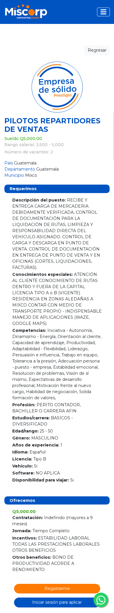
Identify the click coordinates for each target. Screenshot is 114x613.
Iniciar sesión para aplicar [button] (57, 602)
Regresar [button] (97, 50)
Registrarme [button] (57, 588)
